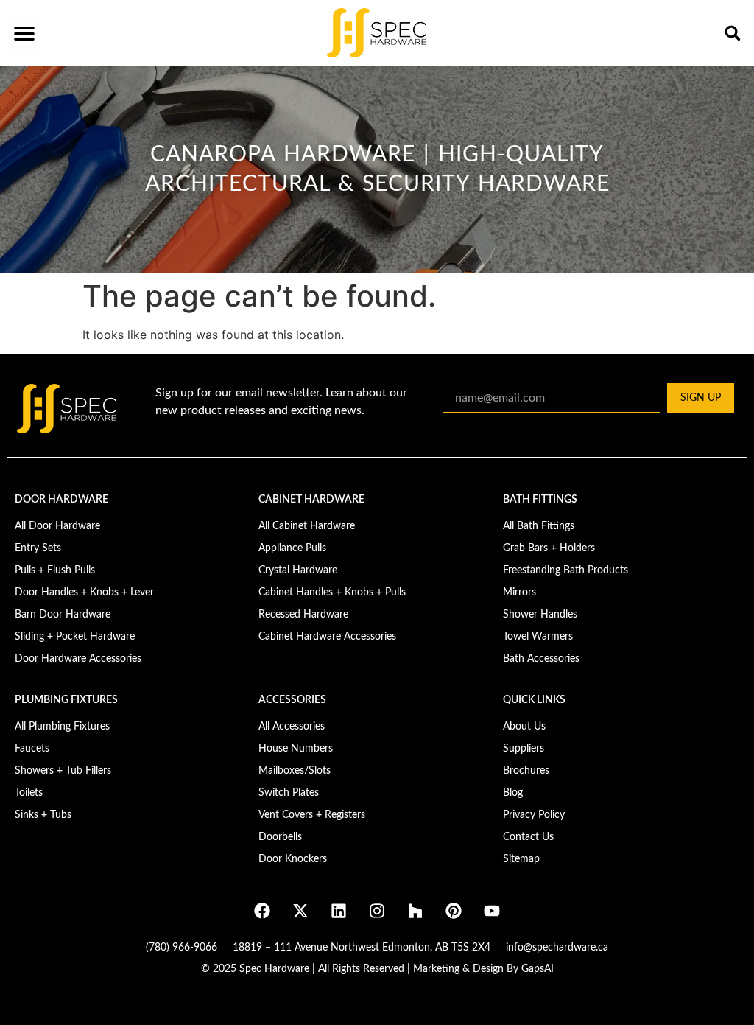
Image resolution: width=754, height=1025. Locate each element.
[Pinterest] (453, 911)
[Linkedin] (339, 911)
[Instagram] (377, 911)
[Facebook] (262, 911)
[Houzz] (415, 911)
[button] (23, 33)
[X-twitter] (300, 911)
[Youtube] (492, 911)
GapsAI (537, 969)
